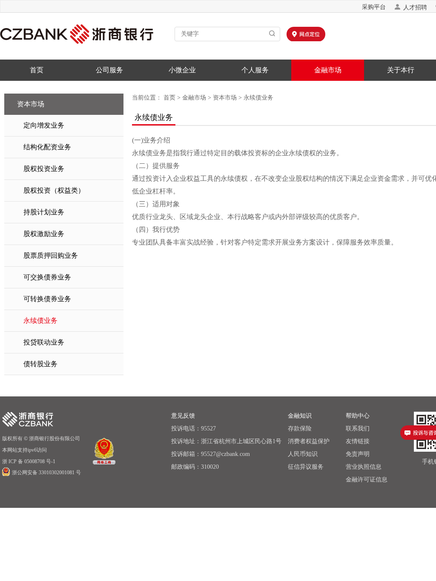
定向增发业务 (43, 125)
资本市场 (225, 97)
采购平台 (374, 7)
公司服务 (109, 70)
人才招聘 (410, 7)
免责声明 (358, 454)
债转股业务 (40, 363)
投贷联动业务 (43, 342)
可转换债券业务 (47, 298)
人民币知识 (303, 454)
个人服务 (255, 70)
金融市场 (327, 70)
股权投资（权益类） (54, 190)
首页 (36, 70)
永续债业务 (40, 320)
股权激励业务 (43, 233)
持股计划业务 (43, 212)
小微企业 (182, 70)
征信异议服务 (306, 467)
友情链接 (358, 441)
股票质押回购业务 (50, 255)
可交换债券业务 (47, 277)
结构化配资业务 (47, 147)
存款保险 (300, 428)
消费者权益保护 (309, 441)
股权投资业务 (43, 168)
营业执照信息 (364, 467)
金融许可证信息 (366, 479)
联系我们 (358, 428)
